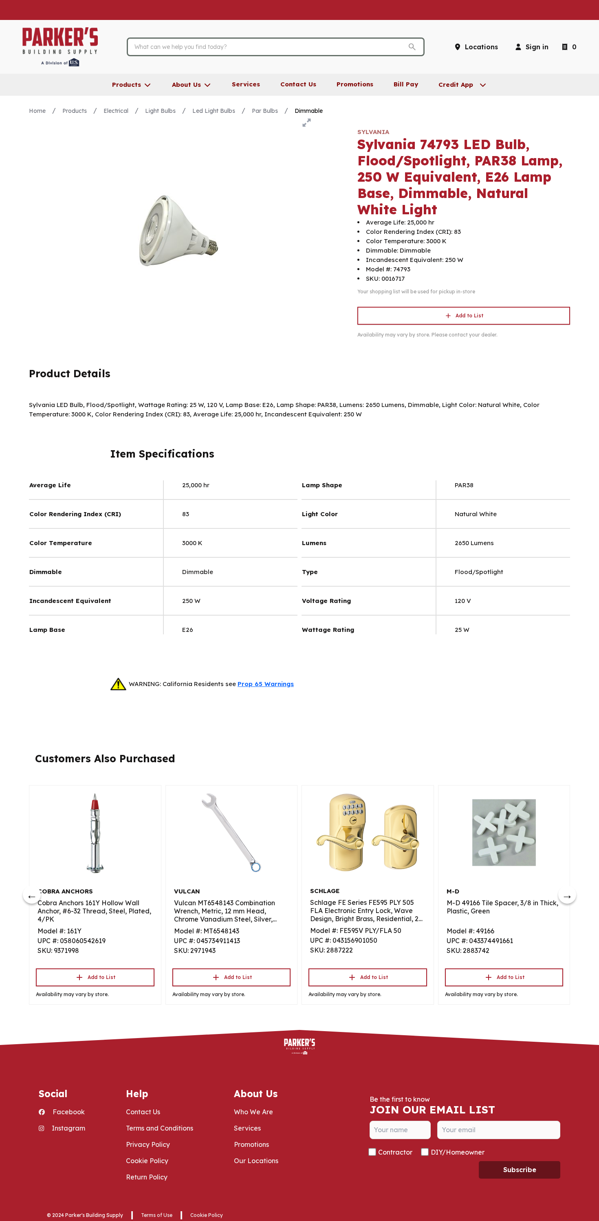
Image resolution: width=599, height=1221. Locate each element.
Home (37, 110)
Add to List (469, 315)
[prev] (32, 895)
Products (74, 110)
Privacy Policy (148, 1144)
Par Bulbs (265, 110)
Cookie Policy (147, 1161)
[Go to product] (95, 832)
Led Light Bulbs (213, 110)
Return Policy (146, 1177)
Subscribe (519, 1170)
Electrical (116, 110)
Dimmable (309, 110)
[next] (567, 895)
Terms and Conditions (159, 1128)
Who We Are (253, 1112)
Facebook (68, 1112)
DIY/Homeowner (457, 1152)
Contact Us (143, 1112)
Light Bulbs (160, 110)
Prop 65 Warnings (266, 684)
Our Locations (256, 1161)
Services (247, 1128)
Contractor (395, 1152)
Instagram (67, 1128)
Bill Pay (406, 84)
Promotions (251, 1144)
